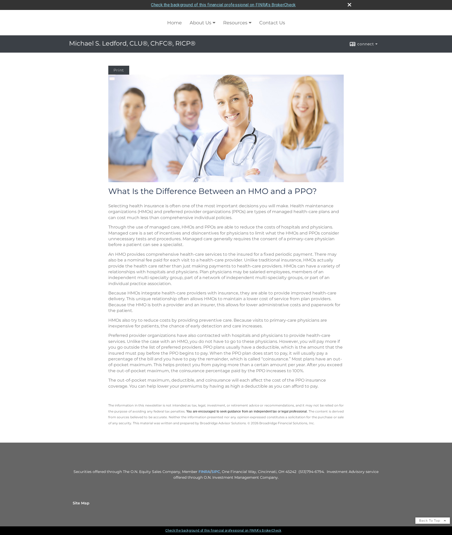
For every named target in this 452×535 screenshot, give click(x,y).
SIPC (215, 471)
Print (119, 70)
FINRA (204, 471)
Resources (235, 23)
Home (174, 23)
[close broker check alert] (349, 5)
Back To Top (430, 520)
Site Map (81, 503)
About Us (200, 23)
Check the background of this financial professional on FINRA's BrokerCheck (223, 4)
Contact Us (272, 23)
